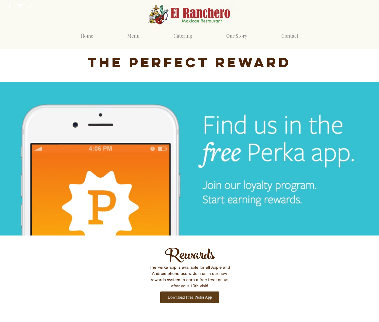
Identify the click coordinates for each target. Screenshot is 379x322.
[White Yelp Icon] (31, 6)
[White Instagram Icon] (20, 6)
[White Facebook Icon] (10, 6)
